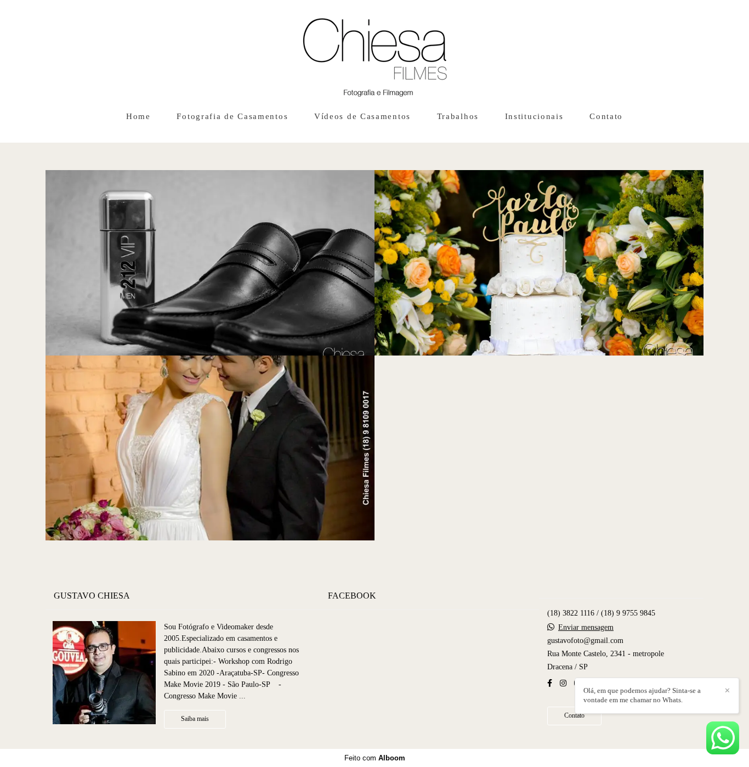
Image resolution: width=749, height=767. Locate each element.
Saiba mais (195, 719)
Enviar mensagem (586, 627)
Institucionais (534, 116)
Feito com (374, 758)
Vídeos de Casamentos (362, 116)
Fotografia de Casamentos (232, 116)
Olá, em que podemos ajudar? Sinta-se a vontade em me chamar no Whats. (642, 695)
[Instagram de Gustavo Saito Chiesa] (563, 683)
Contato (606, 116)
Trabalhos (458, 116)
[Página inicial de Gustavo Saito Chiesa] (375, 52)
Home (138, 116)
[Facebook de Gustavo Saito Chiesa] (549, 683)
